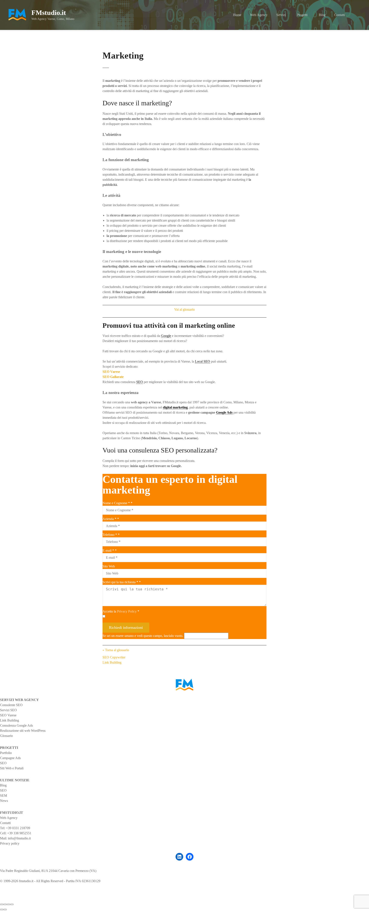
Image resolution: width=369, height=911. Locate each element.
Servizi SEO (8, 710)
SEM (3, 795)
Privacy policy (9, 843)
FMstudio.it (48, 12)
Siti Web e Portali (11, 768)
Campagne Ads (10, 758)
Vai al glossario (184, 309)
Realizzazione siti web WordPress (22, 730)
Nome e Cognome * (117, 503)
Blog (322, 15)
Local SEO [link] (202, 361)
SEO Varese (8, 715)
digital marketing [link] (175, 407)
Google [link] (166, 336)
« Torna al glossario (115, 650)
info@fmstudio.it (19, 838)
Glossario (6, 736)
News (4, 800)
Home (237, 15)
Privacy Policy (127, 611)
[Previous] (1, 909)
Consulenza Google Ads (16, 725)
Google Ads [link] (224, 412)
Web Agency (259, 15)
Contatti (339, 15)
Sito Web (108, 566)
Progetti (302, 15)
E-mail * (109, 550)
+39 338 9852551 (19, 833)
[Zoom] (12, 904)
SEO (3, 763)
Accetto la (120, 611)
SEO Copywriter (113, 657)
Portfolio (6, 753)
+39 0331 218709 (18, 828)
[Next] (5, 909)
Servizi (281, 15)
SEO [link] (139, 382)
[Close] (1, 904)
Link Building (112, 662)
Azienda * (110, 519)
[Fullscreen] (8, 904)
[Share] (5, 904)
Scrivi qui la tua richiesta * (121, 582)
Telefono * (111, 534)
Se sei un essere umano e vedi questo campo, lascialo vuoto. (143, 636)
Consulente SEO (11, 705)
